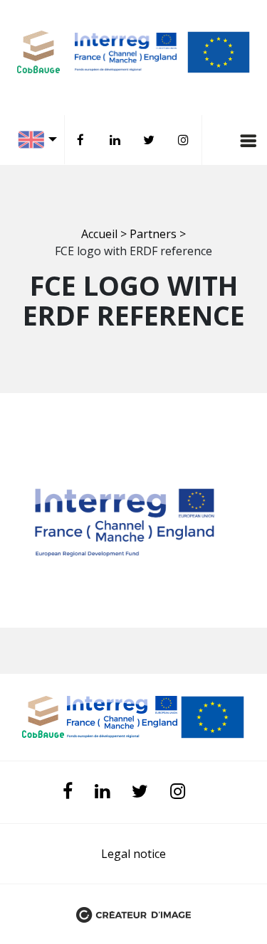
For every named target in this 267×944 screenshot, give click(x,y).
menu (217, 140)
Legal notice (133, 854)
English (41, 139)
